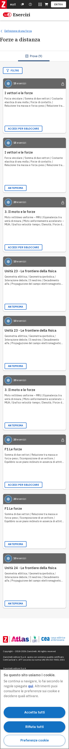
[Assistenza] (22, 4)
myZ (13, 4)
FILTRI (15, 70)
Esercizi (21, 15)
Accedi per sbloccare (23, 128)
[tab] (33, 56)
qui (30, 686)
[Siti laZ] (40, 4)
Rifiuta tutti (34, 727)
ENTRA (58, 4)
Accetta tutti (34, 712)
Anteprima (15, 188)
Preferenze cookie (34, 740)
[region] (34, 709)
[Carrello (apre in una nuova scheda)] (46, 4)
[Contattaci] (30, 4)
